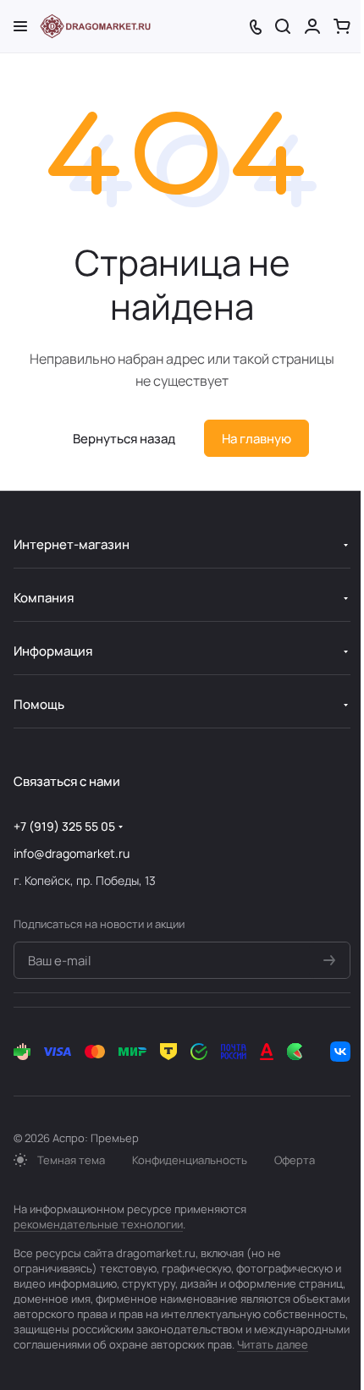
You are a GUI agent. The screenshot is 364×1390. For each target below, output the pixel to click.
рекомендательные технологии (98, 1224)
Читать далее (272, 1344)
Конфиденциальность (189, 1159)
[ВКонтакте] (340, 1051)
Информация (53, 651)
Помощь (39, 704)
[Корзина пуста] (342, 26)
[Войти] (312, 26)
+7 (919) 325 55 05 (64, 826)
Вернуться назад (124, 439)
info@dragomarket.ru (72, 853)
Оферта (294, 1159)
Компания (44, 598)
